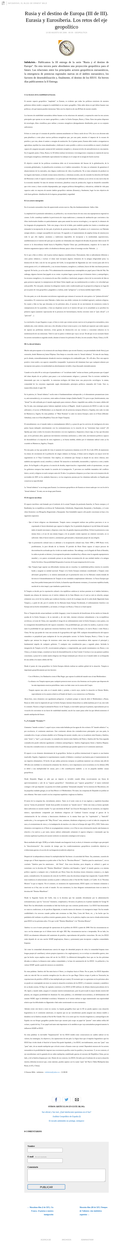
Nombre (31, 1146)
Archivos (66, 1240)
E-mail (37, 1156)
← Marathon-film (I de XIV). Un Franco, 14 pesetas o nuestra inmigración (40, 1211)
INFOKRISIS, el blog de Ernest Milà (27, 3)
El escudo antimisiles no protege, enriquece (66, 1121)
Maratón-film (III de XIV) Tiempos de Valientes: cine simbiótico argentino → (93, 1211)
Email (77, 1099)
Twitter (66, 1099)
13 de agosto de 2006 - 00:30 (59, 33)
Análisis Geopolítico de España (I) (66, 1116)
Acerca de (46, 1240)
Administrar (87, 1240)
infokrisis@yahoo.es (52, 1072)
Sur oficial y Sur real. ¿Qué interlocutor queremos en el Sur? (66, 1112)
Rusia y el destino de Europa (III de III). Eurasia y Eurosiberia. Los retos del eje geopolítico (66, 20)
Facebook (56, 1099)
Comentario (33, 1167)
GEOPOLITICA (81, 33)
